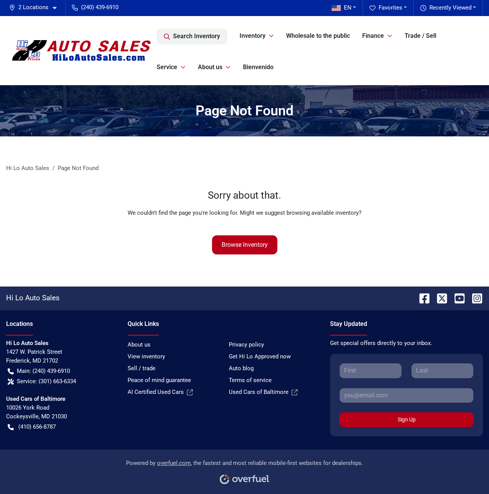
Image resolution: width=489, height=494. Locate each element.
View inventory (146, 356)
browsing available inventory (323, 212)
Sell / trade (141, 368)
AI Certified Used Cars (156, 392)
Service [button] (167, 67)
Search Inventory (196, 36)
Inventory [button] (253, 35)
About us (139, 344)
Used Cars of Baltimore (258, 392)
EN (347, 7)
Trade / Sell (420, 35)
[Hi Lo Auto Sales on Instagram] (474, 297)
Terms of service (250, 380)
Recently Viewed (450, 7)
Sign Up (407, 419)
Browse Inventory (245, 244)
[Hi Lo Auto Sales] (81, 50)
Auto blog (241, 368)
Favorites (390, 7)
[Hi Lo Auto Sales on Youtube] (456, 297)
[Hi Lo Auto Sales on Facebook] (421, 297)
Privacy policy (246, 344)
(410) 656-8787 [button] (37, 426)
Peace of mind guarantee (159, 380)
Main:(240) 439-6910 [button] (43, 371)
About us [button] (210, 67)
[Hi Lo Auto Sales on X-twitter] (439, 297)
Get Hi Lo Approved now (260, 356)
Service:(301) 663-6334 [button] (46, 381)
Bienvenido (258, 67)
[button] (36, 7)
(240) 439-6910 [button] (99, 7)
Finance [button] (373, 35)
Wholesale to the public (318, 35)
